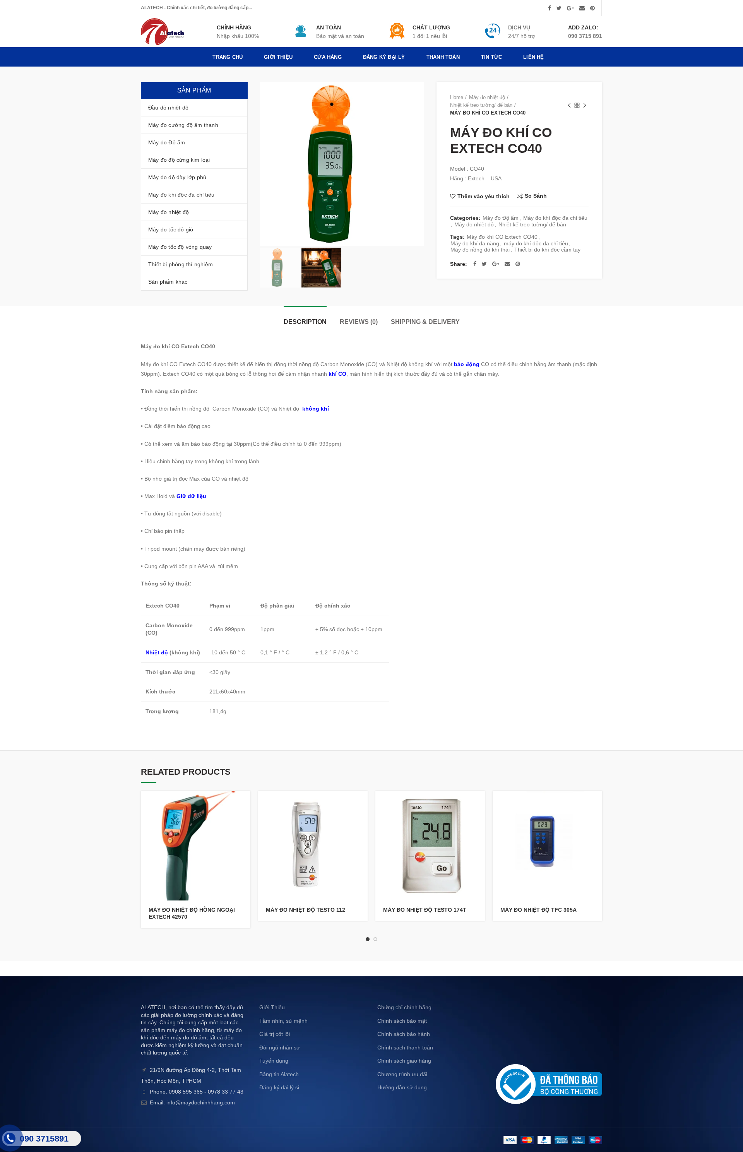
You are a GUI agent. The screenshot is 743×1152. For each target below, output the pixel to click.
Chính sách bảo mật (402, 1021)
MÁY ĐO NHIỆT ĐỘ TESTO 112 (305, 910)
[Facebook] (549, 8)
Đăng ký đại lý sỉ (279, 1087)
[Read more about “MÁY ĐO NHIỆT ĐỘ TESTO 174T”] (479, 803)
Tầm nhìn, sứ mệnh (283, 1021)
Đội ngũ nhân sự (279, 1047)
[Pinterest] (592, 8)
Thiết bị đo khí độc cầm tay (547, 249)
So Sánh (536, 196)
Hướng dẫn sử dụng (402, 1087)
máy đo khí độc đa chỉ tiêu (536, 243)
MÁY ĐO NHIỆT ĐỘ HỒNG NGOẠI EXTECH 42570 (192, 913)
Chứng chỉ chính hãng (404, 1007)
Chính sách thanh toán (405, 1047)
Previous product (569, 105)
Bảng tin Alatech (279, 1074)
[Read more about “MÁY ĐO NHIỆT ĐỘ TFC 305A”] (596, 803)
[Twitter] (559, 8)
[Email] (582, 8)
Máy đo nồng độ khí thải (480, 249)
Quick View (244, 821)
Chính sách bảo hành (403, 1034)
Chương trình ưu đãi (402, 1074)
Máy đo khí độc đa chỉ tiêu (555, 218)
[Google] (570, 8)
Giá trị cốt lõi (274, 1034)
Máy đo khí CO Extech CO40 (502, 237)
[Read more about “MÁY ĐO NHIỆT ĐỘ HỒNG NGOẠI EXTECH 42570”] (244, 803)
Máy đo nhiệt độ (487, 97)
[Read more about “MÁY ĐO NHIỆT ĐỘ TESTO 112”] (362, 803)
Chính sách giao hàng (404, 1061)
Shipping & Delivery (425, 321)
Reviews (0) (359, 321)
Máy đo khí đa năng (474, 243)
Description (305, 321)
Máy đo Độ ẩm (501, 218)
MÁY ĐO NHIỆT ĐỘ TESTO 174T (424, 910)
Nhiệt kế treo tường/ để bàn (481, 105)
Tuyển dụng (273, 1061)
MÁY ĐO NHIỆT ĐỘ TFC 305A (538, 910)
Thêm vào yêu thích (483, 196)
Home (456, 97)
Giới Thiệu (272, 1007)
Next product (585, 105)
